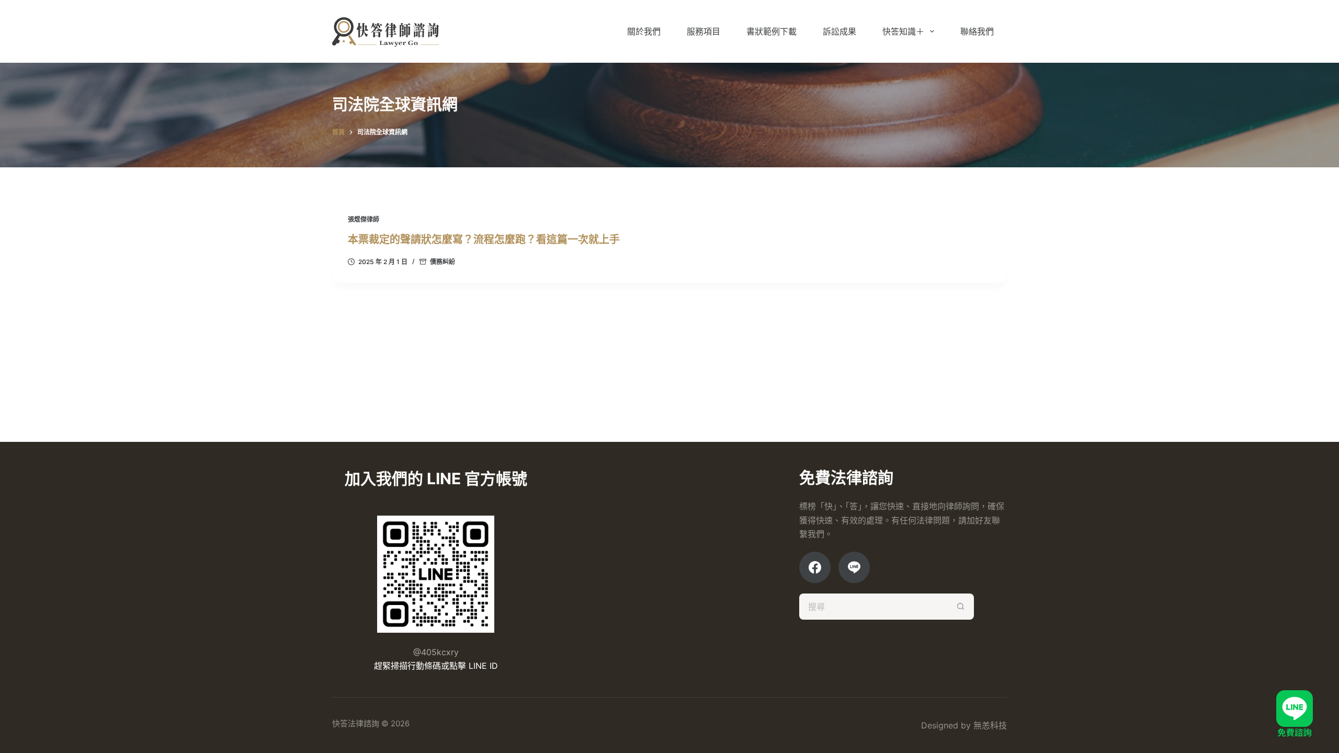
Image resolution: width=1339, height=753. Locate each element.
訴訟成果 (839, 31)
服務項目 (703, 31)
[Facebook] (815, 567)
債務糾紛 (442, 262)
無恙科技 (990, 725)
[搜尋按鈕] (961, 607)
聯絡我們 (977, 31)
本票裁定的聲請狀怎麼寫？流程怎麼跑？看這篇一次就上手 (484, 239)
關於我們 (644, 31)
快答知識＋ (903, 31)
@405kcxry (436, 652)
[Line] (854, 567)
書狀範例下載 (771, 31)
